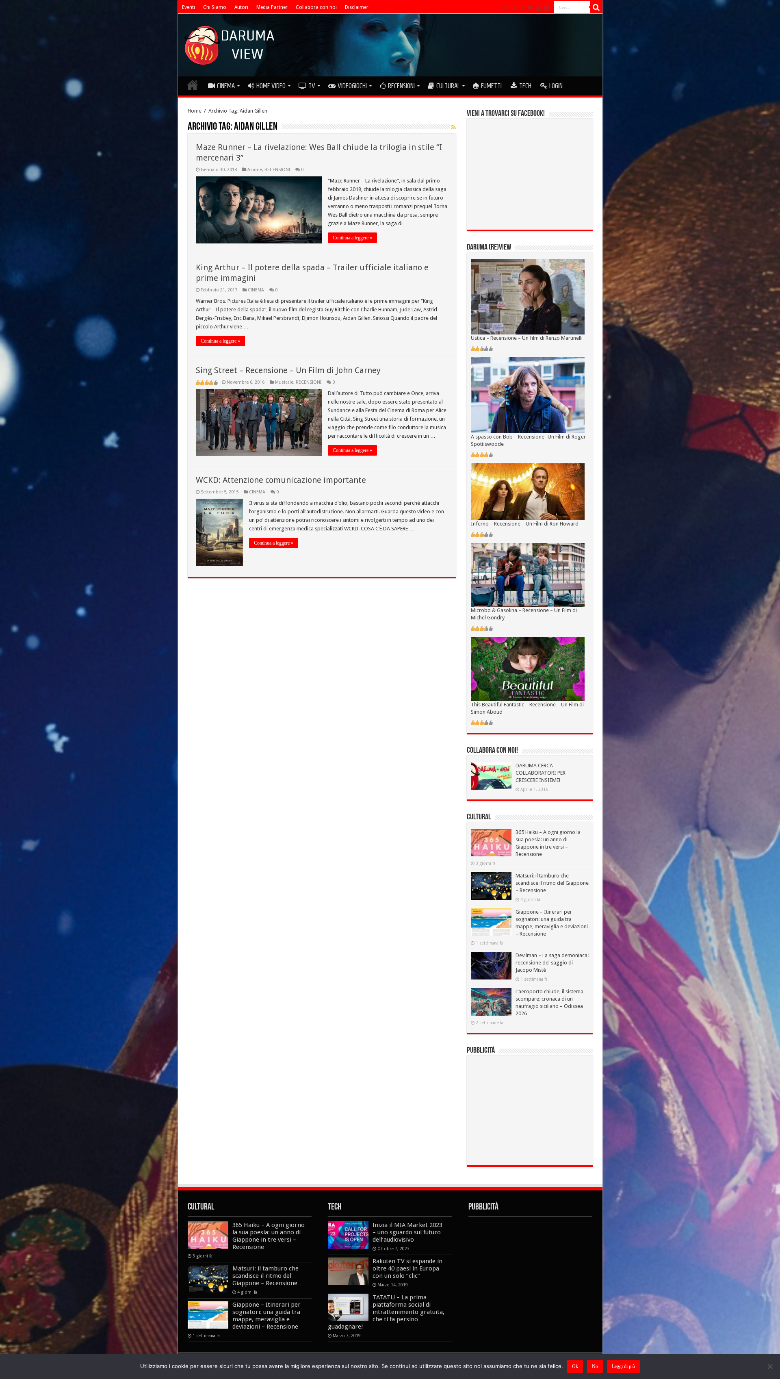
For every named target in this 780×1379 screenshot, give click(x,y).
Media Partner (272, 7)
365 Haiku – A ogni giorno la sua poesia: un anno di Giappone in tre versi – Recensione (268, 1236)
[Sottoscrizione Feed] (453, 127)
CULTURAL (448, 85)
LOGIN (556, 85)
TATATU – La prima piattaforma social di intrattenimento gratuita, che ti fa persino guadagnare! (386, 1312)
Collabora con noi (316, 7)
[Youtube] (538, 8)
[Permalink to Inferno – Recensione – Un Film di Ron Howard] (528, 491)
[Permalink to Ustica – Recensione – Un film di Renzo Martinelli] (528, 296)
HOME (192, 84)
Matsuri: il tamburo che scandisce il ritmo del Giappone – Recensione (552, 883)
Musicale (284, 382)
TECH (525, 85)
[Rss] (505, 8)
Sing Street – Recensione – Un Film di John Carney (288, 370)
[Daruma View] (230, 43)
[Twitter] (530, 8)
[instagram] (547, 8)
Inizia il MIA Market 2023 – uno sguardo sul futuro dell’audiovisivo (407, 1232)
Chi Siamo (214, 7)
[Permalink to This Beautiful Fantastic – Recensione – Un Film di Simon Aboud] (528, 668)
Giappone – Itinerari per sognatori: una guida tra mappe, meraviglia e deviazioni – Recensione (266, 1315)
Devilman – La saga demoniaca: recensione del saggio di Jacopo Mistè (552, 962)
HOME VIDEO (271, 85)
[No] (770, 1366)
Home (195, 111)
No (595, 1366)
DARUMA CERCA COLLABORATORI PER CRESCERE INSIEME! (541, 772)
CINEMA (226, 85)
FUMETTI (491, 85)
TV (311, 85)
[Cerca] (596, 7)
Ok (575, 1366)
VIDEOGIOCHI (352, 85)
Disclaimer (356, 7)
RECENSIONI (401, 85)
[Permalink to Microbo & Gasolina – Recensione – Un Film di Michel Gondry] (528, 574)
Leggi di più (623, 1366)
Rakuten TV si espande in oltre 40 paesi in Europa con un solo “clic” (407, 1268)
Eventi (188, 7)
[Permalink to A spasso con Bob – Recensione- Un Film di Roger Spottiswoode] (528, 395)
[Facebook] (522, 8)
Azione (254, 169)
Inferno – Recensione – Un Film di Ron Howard (524, 524)
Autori (241, 7)
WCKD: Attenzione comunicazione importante (281, 480)
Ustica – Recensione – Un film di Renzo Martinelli (527, 338)
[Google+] (514, 8)
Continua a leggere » (352, 238)
